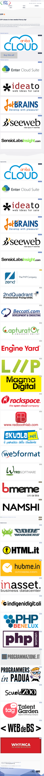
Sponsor (36, 5)
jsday (11, 7)
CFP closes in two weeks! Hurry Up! (13, 20)
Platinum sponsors (4, 59)
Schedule (10, 5)
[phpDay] (33, 772)
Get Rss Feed (4, 14)
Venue (24, 7)
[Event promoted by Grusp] (38, 772)
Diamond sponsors (4, 33)
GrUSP (12, 762)
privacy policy (9, 765)
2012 (37, 0)
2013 (40, 0)
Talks (24, 5)
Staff (20, 762)
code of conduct (18, 765)
